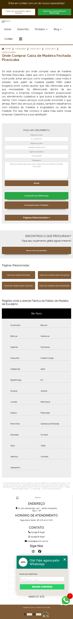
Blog (56, 29)
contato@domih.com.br (37, 541)
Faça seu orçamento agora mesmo (18, 12)
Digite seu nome (36, 135)
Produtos (40, 29)
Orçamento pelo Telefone (36, 205)
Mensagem (36, 160)
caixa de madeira (35, 49)
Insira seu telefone (28, 574)
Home (7, 29)
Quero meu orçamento (36, 250)
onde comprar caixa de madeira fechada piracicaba (9, 52)
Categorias (20, 49)
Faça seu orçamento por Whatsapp (54, 12)
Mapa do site (36, 596)
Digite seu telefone (36, 152)
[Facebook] (39, 551)
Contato (8, 38)
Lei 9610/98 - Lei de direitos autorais (46, 489)
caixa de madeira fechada (50, 49)
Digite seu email (36, 143)
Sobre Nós (23, 29)
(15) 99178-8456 (37, 532)
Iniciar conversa (42, 587)
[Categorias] (20, 39)
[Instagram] (33, 551)
